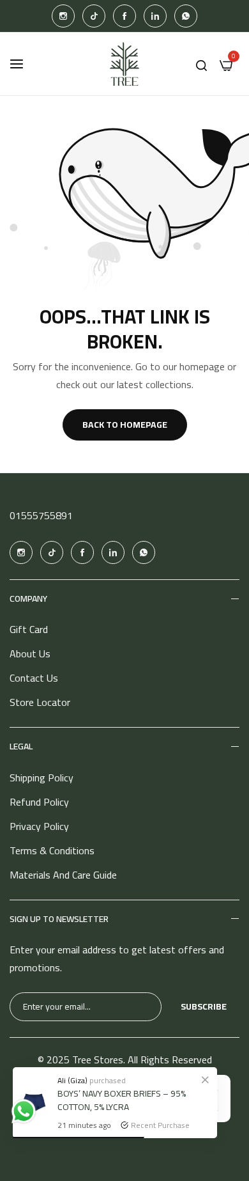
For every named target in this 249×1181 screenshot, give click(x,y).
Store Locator (40, 702)
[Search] (201, 64)
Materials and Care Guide (63, 874)
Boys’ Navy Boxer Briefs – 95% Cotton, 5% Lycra (121, 1100)
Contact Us (34, 677)
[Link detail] (63, 15)
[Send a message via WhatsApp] (24, 1111)
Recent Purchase (160, 1125)
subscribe (204, 1006)
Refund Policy (39, 801)
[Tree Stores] (124, 64)
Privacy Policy (39, 826)
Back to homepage (124, 424)
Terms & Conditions (52, 850)
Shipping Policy (41, 777)
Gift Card (29, 629)
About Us (30, 653)
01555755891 (41, 515)
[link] (205, 1079)
